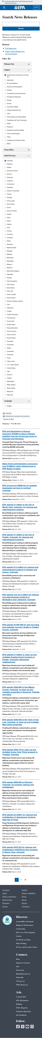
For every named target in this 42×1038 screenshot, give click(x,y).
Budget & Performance (24, 925)
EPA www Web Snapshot (25, 932)
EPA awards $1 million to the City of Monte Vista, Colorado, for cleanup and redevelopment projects (19, 507)
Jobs (17, 966)
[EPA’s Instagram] (32, 1027)
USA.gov (19, 981)
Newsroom (20, 970)
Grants (18, 936)
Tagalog (5, 906)
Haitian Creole (7, 900)
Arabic (4, 893)
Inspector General (23, 963)
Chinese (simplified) (28, 893)
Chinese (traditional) (9, 896)
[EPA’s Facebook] (18, 1027)
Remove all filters (8, 419)
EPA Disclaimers (22, 1000)
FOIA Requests (22, 1008)
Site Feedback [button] (21, 1015)
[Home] (20, 7)
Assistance (6, 890)
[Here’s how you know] (21, 2)
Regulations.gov (22, 974)
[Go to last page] (25, 880)
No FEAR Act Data (23, 940)
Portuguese (6, 903)
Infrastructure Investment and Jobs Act (17, 416)
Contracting (20, 929)
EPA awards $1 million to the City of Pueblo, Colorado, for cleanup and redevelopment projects (18, 537)
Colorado (8, 413)
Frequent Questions (23, 1011)
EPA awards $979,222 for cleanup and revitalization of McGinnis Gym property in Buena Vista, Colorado (20, 849)
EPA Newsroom (11, 48)
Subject (7, 70)
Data (18, 959)
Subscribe (19, 977)
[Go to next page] (21, 880)
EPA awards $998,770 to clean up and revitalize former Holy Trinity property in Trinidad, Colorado (20, 752)
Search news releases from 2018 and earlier (15, 53)
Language (8, 401)
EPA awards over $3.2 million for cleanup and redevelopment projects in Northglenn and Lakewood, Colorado (20, 597)
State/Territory (10, 156)
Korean (24, 900)
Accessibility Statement (24, 922)
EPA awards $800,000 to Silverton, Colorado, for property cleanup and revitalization (18, 784)
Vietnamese (26, 906)
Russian (24, 903)
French (24, 896)
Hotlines (19, 1004)
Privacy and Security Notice (26, 947)
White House (21, 985)
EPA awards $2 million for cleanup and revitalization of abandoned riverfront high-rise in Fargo (19, 817)
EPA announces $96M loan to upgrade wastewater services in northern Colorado (19, 488)
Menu (36, 7)
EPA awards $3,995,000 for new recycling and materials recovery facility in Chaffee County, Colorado (20, 627)
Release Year (9, 64)
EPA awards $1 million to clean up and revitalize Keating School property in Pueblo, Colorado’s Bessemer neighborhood (19, 658)
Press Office (9, 150)
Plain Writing (21, 943)
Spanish (24, 890)
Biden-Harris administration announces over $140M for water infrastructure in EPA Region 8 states (20, 466)
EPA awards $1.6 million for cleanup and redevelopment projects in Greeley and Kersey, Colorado (20, 569)
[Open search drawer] (4, 7)
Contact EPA (21, 997)
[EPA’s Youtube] (27, 1027)
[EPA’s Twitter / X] (23, 1027)
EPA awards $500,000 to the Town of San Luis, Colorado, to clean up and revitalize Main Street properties (20, 722)
